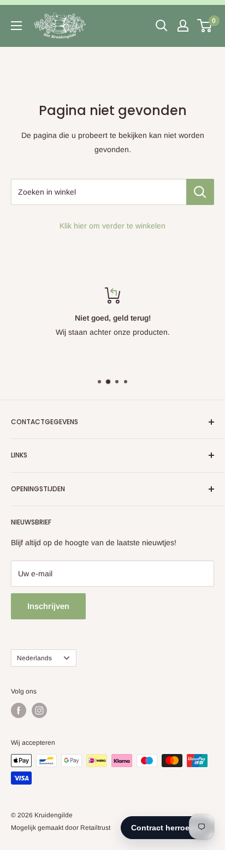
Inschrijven (48, 606)
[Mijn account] (182, 26)
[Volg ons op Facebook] (18, 710)
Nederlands (34, 658)
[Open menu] (16, 25)
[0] (205, 25)
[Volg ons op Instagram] (39, 710)
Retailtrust (95, 827)
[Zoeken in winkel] (200, 192)
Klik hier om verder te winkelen (112, 225)
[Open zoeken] (162, 26)
